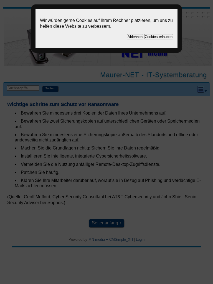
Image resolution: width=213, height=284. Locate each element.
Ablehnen (135, 37)
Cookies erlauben (159, 37)
